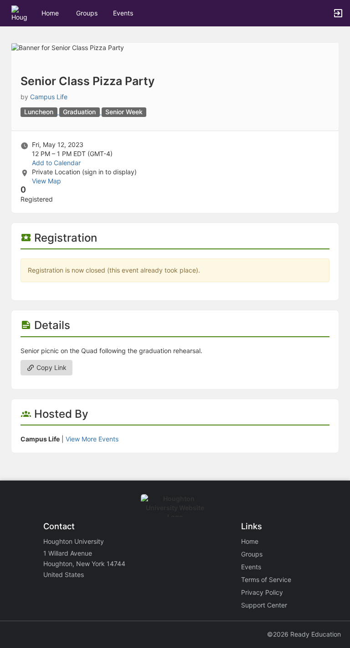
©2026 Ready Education (304, 634)
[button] (19, 12)
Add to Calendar (56, 163)
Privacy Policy (262, 592)
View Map (46, 181)
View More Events (92, 439)
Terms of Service (266, 579)
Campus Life (48, 97)
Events (123, 13)
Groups (87, 13)
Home (249, 541)
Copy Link (51, 367)
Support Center (264, 605)
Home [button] (50, 13)
